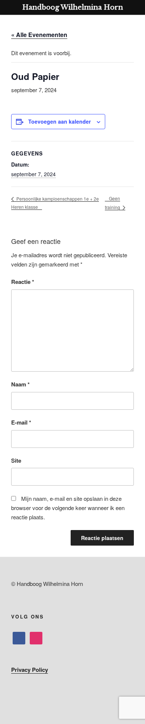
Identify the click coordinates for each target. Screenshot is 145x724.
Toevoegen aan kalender (59, 121)
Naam (20, 384)
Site (16, 460)
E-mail (21, 422)
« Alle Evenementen (39, 34)
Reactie (22, 282)
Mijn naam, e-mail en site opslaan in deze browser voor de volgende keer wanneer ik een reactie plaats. (68, 508)
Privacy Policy (29, 670)
